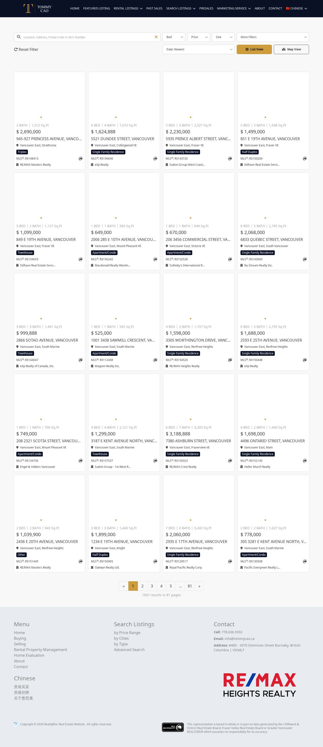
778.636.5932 (232, 632)
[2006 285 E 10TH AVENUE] (124, 197)
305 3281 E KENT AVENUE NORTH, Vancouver (273, 541)
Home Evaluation (29, 655)
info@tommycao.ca (240, 638)
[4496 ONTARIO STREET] (273, 398)
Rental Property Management (40, 649)
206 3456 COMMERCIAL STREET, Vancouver (199, 239)
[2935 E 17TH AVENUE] (198, 499)
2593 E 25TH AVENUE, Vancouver (271, 340)
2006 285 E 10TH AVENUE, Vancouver (124, 239)
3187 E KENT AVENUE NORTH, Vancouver (124, 441)
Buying (20, 638)
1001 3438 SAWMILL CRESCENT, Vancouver (124, 340)
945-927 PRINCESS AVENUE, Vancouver (49, 138)
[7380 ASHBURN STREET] (198, 398)
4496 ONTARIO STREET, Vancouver (272, 441)
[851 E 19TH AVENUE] (273, 96)
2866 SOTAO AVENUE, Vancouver (47, 340)
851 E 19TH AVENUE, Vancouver (270, 138)
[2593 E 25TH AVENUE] (273, 298)
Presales (206, 8)
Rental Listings (126, 8)
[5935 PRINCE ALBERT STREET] (198, 96)
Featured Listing (96, 8)
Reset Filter (28, 49)
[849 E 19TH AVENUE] (49, 197)
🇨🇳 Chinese (294, 8)
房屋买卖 (21, 686)
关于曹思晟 (23, 698)
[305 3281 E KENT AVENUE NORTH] (273, 499)
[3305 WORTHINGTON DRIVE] (198, 298)
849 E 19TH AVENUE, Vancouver (46, 239)
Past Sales (154, 8)
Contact (275, 8)
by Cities (121, 638)
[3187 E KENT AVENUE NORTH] (124, 398)
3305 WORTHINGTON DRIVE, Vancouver (199, 340)
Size (218, 37)
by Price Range (127, 632)
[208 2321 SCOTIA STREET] (49, 398)
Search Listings (178, 8)
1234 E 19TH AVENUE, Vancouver (122, 541)
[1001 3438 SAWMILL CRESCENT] (124, 298)
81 (190, 586)
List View (256, 49)
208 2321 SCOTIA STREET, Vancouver (49, 441)
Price (194, 37)
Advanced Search (129, 649)
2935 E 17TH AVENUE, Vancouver (196, 541)
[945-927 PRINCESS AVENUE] (49, 96)
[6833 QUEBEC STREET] (273, 197)
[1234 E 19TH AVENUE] (124, 499)
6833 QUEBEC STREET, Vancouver (271, 239)
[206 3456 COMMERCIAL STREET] (198, 197)
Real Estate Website (72, 724)
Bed (169, 37)
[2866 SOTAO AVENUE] (49, 298)
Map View (294, 49)
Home (74, 8)
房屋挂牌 (21, 692)
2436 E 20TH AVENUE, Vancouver (47, 541)
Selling (20, 644)
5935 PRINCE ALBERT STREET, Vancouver (199, 138)
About (260, 8)
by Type (121, 644)
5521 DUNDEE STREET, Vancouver (122, 138)
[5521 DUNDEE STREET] (124, 96)
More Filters (249, 37)
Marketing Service (232, 8)
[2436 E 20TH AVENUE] (49, 499)
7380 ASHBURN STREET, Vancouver (198, 441)
